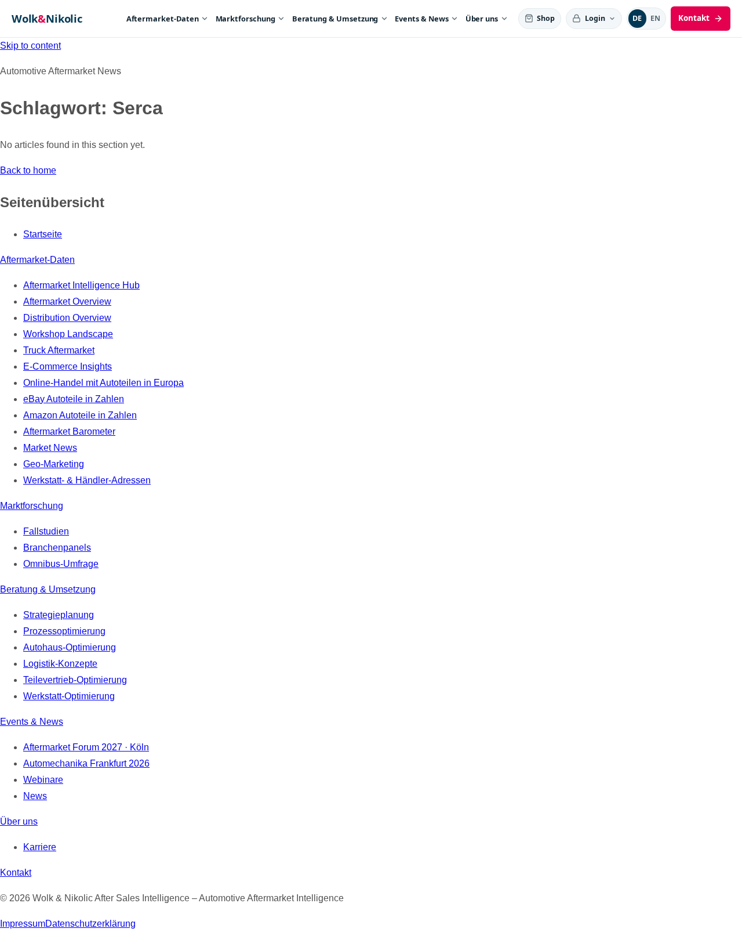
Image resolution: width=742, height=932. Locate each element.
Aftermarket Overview (67, 301)
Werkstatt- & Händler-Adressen (87, 480)
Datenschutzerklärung (90, 924)
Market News (50, 448)
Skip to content (30, 45)
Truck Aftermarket (58, 350)
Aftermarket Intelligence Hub (81, 285)
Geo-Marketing (53, 464)
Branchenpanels (57, 547)
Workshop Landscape (68, 334)
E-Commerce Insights (67, 366)
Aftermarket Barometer (69, 431)
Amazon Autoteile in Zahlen (80, 415)
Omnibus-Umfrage (61, 564)
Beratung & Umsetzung (335, 18)
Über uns (482, 18)
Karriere (39, 847)
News (35, 796)
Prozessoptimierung (64, 631)
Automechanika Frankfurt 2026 (86, 763)
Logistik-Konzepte (60, 664)
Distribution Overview (67, 318)
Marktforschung (245, 18)
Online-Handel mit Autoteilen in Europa (103, 383)
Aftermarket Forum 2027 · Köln (86, 747)
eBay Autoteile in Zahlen (73, 399)
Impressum (22, 924)
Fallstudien (46, 531)
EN (655, 18)
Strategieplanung (58, 615)
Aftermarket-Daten (162, 18)
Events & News (421, 18)
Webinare (43, 780)
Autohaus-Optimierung (69, 647)
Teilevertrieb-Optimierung (75, 680)
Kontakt (15, 872)
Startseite (42, 234)
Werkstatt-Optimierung (69, 696)
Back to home (28, 170)
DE (637, 18)
